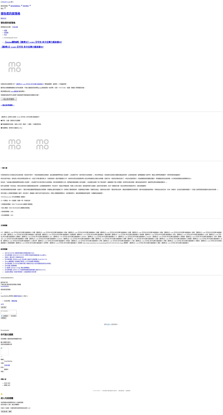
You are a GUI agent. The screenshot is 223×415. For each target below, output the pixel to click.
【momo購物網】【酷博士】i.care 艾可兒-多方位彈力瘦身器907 (33, 42)
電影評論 (14, 301)
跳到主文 (3, 18)
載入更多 (3, 307)
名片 (5, 34)
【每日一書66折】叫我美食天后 (14, 257)
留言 (19, 296)
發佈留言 (3, 318)
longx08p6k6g (5, 286)
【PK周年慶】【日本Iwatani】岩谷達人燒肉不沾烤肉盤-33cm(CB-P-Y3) (25, 259)
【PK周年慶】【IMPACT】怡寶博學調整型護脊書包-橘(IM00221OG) (25, 270)
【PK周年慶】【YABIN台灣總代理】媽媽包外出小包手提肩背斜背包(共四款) (27, 263)
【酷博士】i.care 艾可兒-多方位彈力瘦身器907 (22, 47)
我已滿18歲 (4, 411)
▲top (2, 304)
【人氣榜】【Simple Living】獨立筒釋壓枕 (16, 267)
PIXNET (98, 390)
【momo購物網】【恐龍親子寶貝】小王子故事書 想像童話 (21, 261)
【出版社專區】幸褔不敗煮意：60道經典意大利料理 (20, 272)
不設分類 (15, 27)
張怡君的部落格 (10, 13)
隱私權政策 (121, 390)
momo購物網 (14, 91)
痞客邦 (16, 296)
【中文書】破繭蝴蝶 (10, 265)
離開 (10, 411)
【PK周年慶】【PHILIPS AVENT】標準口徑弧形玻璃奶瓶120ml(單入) (25, 255)
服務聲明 (128, 390)
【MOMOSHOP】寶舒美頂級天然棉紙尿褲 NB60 (19, 253)
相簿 (5, 30)
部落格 (6, 32)
